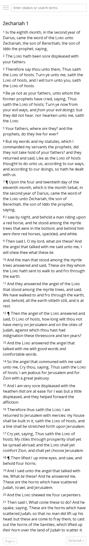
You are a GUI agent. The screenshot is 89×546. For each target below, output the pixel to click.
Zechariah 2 (76, 540)
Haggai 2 (10, 541)
